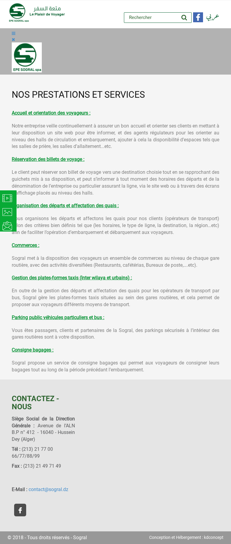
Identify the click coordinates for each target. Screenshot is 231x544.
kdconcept (213, 537)
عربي (212, 16)
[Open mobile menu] (13, 33)
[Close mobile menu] (13, 39)
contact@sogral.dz (48, 489)
